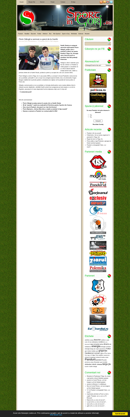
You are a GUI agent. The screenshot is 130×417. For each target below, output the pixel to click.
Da (91, 115)
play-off (93, 362)
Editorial (80, 33)
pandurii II (99, 360)
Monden (87, 33)
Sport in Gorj (65, 33)
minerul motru (100, 357)
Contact (63, 2)
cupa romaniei (94, 344)
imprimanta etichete (92, 394)
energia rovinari (106, 346)
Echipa (73, 2)
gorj (97, 351)
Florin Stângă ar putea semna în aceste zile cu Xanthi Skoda (42, 103)
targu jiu (106, 364)
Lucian (89, 402)
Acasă (21, 2)
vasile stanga (93, 366)
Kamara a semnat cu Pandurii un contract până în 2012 (40, 111)
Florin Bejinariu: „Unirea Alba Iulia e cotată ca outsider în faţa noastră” (45, 109)
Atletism (45, 33)
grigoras (103, 350)
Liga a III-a (103, 353)
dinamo (106, 344)
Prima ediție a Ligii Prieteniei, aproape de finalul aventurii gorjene (99, 142)
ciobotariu (95, 342)
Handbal (26, 33)
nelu (88, 404)
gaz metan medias (90, 351)
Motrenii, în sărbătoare (99, 384)
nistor (106, 357)
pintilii (105, 360)
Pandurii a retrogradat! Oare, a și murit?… (96, 146)
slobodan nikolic (91, 364)
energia (96, 346)
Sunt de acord (120, 414)
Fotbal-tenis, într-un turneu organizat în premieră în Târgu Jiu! (98, 136)
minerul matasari (90, 357)
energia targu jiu (90, 349)
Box (50, 33)
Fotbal (39, 33)
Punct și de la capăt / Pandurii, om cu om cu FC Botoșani (97, 396)
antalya (92, 340)
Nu (91, 117)
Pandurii (20, 33)
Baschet (33, 33)
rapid (101, 362)
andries (87, 340)
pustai (97, 362)
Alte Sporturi (56, 33)
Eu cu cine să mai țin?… (99, 400)
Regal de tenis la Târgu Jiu (95, 139)
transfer (87, 366)
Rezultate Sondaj (98, 124)
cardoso (103, 340)
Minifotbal (74, 33)
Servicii (42, 2)
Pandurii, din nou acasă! (94, 133)
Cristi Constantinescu (30, 41)
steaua (99, 364)
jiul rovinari (95, 353)
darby (101, 344)
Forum (52, 2)
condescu (101, 342)
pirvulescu (87, 362)
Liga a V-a (89, 355)
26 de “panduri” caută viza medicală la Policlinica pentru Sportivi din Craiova (47, 105)
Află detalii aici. (56, 415)
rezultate (104, 362)
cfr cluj (89, 342)
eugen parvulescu (101, 348)
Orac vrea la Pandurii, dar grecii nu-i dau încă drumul (40, 107)
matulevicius (106, 355)
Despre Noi (32, 2)
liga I (94, 355)
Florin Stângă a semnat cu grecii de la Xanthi (38, 39)
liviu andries (99, 355)
